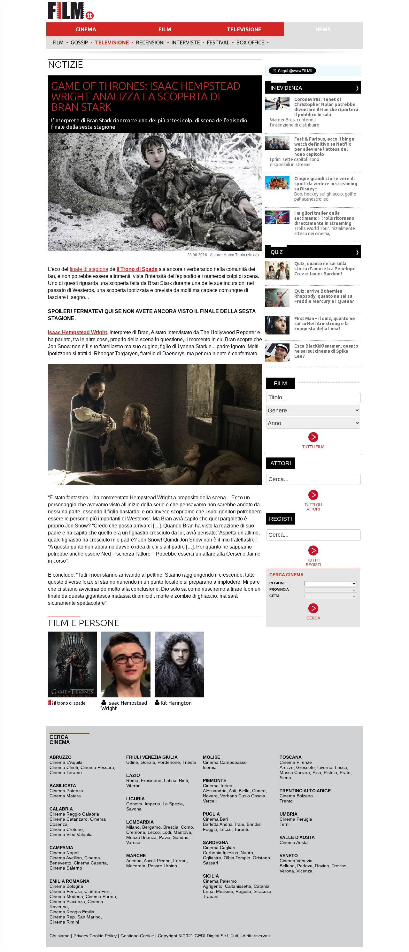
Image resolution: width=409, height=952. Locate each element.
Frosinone (151, 780)
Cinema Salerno (66, 868)
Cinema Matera (65, 795)
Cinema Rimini (64, 922)
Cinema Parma (101, 896)
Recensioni (150, 42)
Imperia (152, 803)
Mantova (182, 832)
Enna (208, 891)
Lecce (226, 829)
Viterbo (133, 785)
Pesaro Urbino (162, 865)
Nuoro (247, 852)
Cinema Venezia (296, 860)
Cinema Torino (217, 785)
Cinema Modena (66, 896)
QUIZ (277, 252)
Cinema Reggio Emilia (72, 911)
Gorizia (148, 762)
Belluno (287, 865)
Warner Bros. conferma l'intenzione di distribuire (294, 122)
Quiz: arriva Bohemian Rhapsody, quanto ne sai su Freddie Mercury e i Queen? (324, 296)
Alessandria (215, 790)
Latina (170, 780)
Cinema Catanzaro (69, 819)
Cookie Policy (102, 935)
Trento (286, 800)
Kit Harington (176, 703)
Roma (132, 780)
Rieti (183, 780)
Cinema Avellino (66, 857)
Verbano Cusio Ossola (242, 795)
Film (58, 42)
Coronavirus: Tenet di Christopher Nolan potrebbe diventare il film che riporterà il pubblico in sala (326, 107)
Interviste (186, 42)
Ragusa (243, 891)
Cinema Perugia (296, 819)
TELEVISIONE (244, 29)
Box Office (250, 42)
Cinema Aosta (294, 842)
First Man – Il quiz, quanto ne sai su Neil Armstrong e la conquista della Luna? (324, 323)
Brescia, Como (178, 827)
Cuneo (259, 790)
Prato (345, 772)
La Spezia (173, 803)
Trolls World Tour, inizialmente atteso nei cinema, (324, 231)
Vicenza (305, 870)
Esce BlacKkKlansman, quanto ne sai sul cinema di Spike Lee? (326, 351)
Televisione (112, 42)
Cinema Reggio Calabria (74, 814)
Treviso (339, 865)
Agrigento (212, 886)
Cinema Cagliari (219, 847)
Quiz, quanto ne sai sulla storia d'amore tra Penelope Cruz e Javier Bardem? (325, 268)
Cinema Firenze (296, 762)
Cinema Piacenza (67, 901)
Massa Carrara (295, 772)
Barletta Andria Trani (223, 824)
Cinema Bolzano (296, 795)
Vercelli (210, 800)
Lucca (341, 767)
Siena (285, 777)
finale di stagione (89, 269)
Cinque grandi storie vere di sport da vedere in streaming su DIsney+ (325, 183)
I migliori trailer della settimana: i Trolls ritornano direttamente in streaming (324, 218)
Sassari (210, 862)
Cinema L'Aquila (66, 762)
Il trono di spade (70, 703)
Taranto (242, 829)
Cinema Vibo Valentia (71, 834)
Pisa (317, 772)
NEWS (323, 29)
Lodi (166, 832)
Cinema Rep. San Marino (75, 916)
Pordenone (169, 762)
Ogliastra (212, 857)
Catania (261, 886)
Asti (232, 790)
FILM (164, 29)
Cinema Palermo (220, 881)
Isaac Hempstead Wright (124, 705)
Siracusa (262, 891)
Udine (132, 762)
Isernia (210, 767)
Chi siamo (60, 935)
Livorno (324, 767)
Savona (134, 808)
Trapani (210, 896)
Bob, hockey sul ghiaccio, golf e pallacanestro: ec (325, 196)
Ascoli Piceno (157, 860)
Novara (210, 795)
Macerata (135, 865)
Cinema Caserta (90, 862)
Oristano (261, 857)
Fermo (180, 860)
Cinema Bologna (66, 886)
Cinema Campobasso (225, 762)
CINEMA (85, 29)
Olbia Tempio (237, 857)
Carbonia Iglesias (220, 852)
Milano (133, 827)
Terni (284, 824)
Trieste (189, 762)
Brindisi (254, 824)
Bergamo (151, 827)
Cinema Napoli (64, 852)
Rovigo (322, 865)
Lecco (154, 832)
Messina (224, 891)
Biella (244, 790)
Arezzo (287, 767)
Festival (218, 42)
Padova (305, 865)
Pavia (164, 837)
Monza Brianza (141, 837)
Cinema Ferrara (66, 891)
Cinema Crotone (66, 829)
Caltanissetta (238, 886)
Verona (287, 870)
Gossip (79, 42)
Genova (134, 803)
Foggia (210, 829)
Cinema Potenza (66, 790)
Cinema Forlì (97, 891)
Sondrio (181, 837)
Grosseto (305, 767)
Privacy (80, 935)
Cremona (135, 832)
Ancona (134, 860)
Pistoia (330, 772)
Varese (133, 842)
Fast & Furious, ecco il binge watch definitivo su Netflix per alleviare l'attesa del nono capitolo (324, 146)
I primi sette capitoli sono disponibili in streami (294, 162)
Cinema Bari (215, 819)
